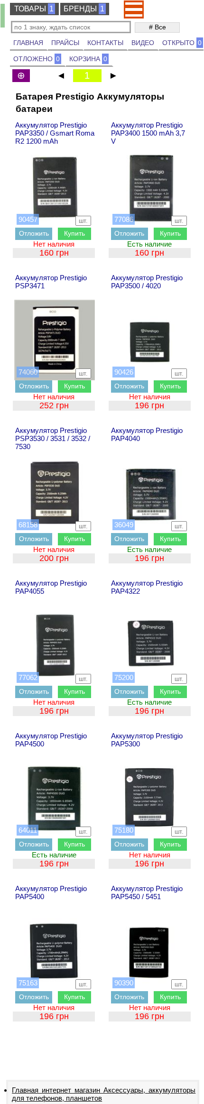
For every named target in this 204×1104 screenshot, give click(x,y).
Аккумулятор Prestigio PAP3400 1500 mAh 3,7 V (148, 133)
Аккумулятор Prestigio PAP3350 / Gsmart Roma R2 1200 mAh (54, 133)
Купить (74, 233)
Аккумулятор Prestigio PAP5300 (147, 740)
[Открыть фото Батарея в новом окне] (54, 187)
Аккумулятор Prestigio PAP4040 (147, 434)
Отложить (34, 233)
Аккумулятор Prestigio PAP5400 (51, 892)
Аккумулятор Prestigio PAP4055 (51, 587)
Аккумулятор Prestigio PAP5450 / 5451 (147, 892)
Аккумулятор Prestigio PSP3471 (51, 282)
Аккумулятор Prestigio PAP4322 (147, 587)
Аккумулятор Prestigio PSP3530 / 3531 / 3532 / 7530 (52, 438)
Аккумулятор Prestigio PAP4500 (51, 740)
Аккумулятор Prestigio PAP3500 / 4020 (147, 282)
